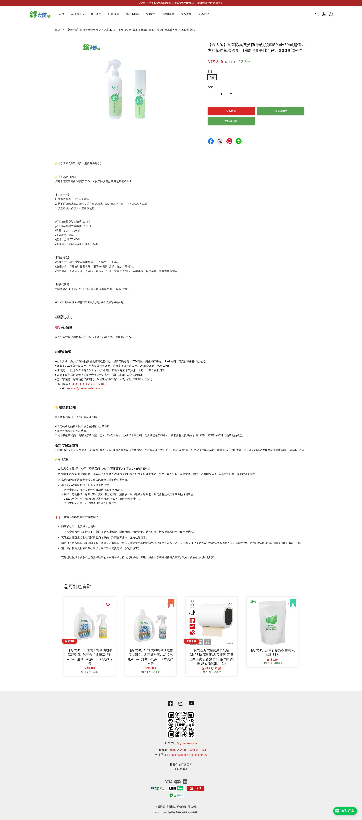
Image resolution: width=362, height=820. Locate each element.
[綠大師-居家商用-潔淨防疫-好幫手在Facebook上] (169, 706)
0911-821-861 (197, 749)
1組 (212, 77)
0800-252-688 (178, 749)
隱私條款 (192, 806)
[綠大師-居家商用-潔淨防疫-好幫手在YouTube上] (191, 706)
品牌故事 (151, 13)
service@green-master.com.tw (85, 388)
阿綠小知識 (132, 13)
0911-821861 (99, 383)
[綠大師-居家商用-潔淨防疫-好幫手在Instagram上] (181, 706)
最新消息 (95, 13)
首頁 (61, 13)
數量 (210, 71)
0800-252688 (80, 383)
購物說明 (168, 13)
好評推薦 (113, 13)
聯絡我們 (204, 13)
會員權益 (171, 806)
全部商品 (76, 13)
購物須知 (181, 806)
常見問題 (186, 13)
